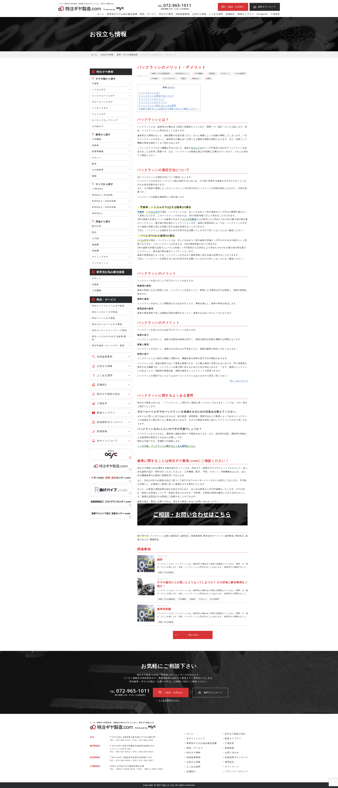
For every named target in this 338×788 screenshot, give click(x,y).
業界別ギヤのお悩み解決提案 (122, 14)
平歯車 (95, 83)
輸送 (94, 164)
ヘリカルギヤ (99, 89)
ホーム (100, 14)
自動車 (95, 284)
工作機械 (96, 139)
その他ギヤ (98, 126)
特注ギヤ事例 (166, 14)
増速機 (95, 251)
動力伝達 (96, 226)
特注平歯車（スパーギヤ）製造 (108, 345)
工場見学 (275, 14)
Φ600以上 (97, 213)
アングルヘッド (100, 263)
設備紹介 (230, 14)
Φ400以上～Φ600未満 (104, 207)
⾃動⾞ (95, 145)
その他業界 (98, 170)
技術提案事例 (183, 14)
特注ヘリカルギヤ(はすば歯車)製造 (109, 337)
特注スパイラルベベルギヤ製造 (108, 306)
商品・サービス (148, 14)
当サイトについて (107, 440)
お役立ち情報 (199, 14)
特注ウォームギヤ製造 (103, 318)
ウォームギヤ (99, 114)
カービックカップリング (105, 120)
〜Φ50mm (97, 189)
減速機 (95, 244)
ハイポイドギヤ (100, 108)
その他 (95, 238)
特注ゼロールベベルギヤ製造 (107, 324)
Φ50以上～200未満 (102, 195)
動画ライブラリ (246, 14)
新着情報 (102, 431)
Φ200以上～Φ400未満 (104, 201)
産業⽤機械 (98, 151)
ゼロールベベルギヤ (102, 102)
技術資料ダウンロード (110, 422)
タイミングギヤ (100, 257)
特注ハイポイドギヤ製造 (105, 312)
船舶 (94, 176)
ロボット (96, 157)
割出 (94, 232)
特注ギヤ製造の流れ (108, 394)
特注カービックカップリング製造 (109, 330)
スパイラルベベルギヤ (103, 96)
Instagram (262, 14)
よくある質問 (216, 14)
